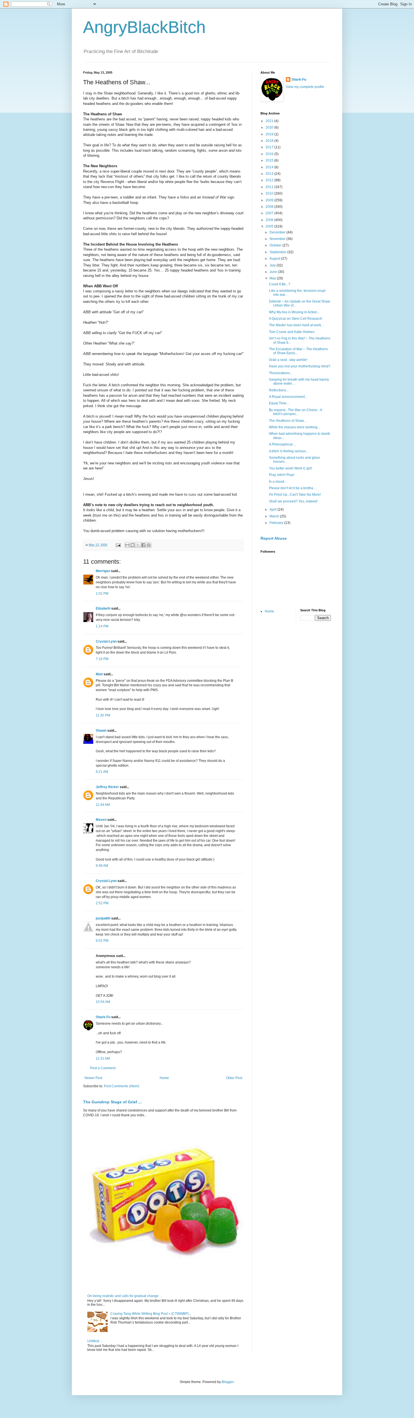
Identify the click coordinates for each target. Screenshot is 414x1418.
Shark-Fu (103, 1017)
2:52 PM (102, 903)
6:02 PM (102, 941)
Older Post (234, 1078)
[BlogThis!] (132, 545)
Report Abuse (274, 538)
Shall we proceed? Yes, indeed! (293, 501)
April (273, 509)
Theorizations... (280, 373)
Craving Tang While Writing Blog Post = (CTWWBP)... (150, 1314)
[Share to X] (138, 545)
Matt (99, 674)
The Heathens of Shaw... (287, 421)
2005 (270, 226)
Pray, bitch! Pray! (281, 475)
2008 (270, 207)
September (278, 252)
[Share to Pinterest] (149, 545)
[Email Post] (118, 544)
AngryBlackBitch (144, 27)
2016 (270, 154)
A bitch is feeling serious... (288, 451)
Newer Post (93, 1078)
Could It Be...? (279, 284)
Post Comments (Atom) (121, 1086)
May (273, 278)
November (278, 239)
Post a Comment (102, 1068)
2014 (270, 167)
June (274, 272)
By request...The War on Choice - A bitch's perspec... (295, 412)
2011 (270, 187)
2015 (270, 160)
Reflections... (279, 390)
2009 (270, 200)
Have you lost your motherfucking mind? (299, 366)
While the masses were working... (294, 427)
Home (164, 1078)
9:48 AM (102, 866)
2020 (270, 127)
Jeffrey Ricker (107, 787)
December (278, 232)
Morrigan (103, 571)
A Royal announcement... (288, 397)
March (275, 516)
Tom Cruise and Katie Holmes (292, 332)
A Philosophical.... (282, 444)
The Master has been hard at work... (296, 325)
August (275, 259)
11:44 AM (103, 805)
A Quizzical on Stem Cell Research (295, 319)
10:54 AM (103, 1002)
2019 (270, 134)
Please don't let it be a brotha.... (293, 488)
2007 (270, 213)
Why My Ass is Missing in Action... (294, 312)
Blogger (227, 1382)
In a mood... (278, 482)
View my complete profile (305, 87)
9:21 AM (102, 772)
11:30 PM (103, 715)
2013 (270, 174)
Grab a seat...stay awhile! (288, 360)
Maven (101, 820)
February (277, 523)
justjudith (103, 918)
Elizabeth (103, 608)
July (273, 265)
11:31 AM (103, 1058)
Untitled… (95, 1341)
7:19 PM (102, 659)
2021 (270, 121)
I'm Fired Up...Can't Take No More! (295, 495)
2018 (270, 141)
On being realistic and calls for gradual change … (125, 1296)
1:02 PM (102, 594)
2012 (270, 180)
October (276, 245)
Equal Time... (279, 403)
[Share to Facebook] (143, 545)
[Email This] (127, 545)
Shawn (101, 731)
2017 (270, 147)
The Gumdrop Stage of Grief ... (112, 1102)
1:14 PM (102, 626)
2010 (270, 193)
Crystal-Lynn (106, 641)
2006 (270, 220)
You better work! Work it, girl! (290, 468)
